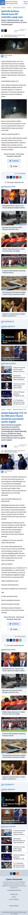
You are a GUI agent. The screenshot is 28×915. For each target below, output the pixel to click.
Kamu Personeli (8, 56)
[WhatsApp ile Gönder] (20, 177)
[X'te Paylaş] (5, 30)
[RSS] (17, 873)
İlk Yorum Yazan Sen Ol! (15, 182)
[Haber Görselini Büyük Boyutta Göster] (14, 46)
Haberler (3, 7)
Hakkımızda (14, 894)
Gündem (9, 7)
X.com (15, 166)
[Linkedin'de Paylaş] (14, 177)
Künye (14, 897)
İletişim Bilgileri (14, 906)
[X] (14, 873)
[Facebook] (11, 873)
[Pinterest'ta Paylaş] (17, 177)
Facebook (15, 161)
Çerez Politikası (14, 899)
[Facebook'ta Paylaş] (2, 30)
